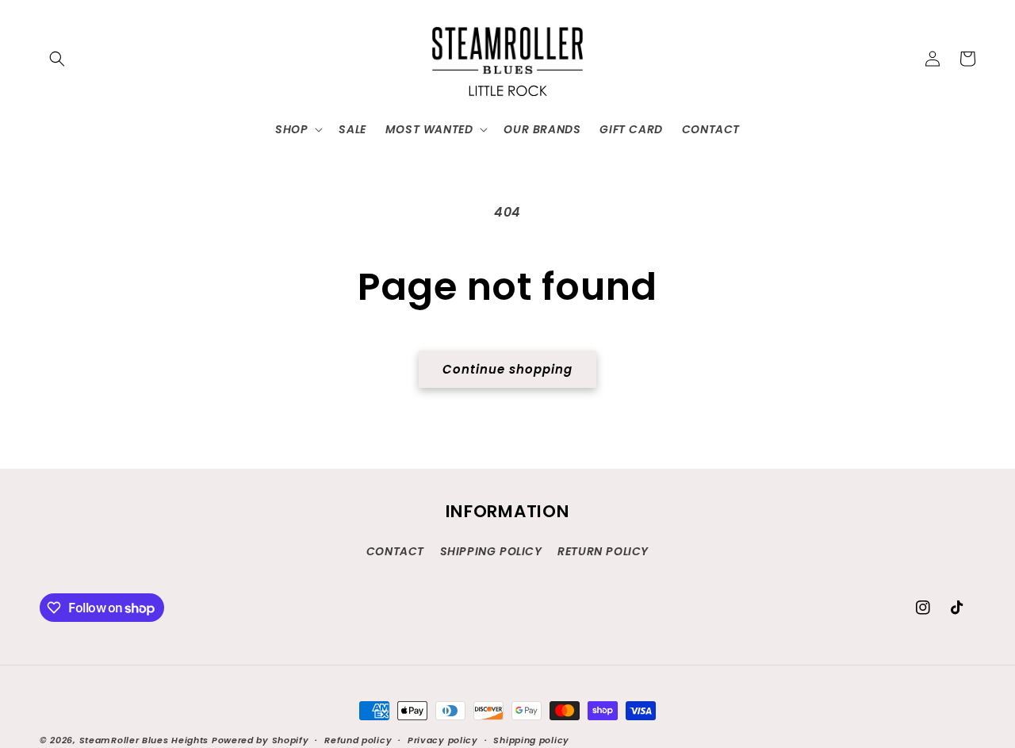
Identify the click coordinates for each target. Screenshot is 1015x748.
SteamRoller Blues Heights (144, 740)
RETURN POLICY (603, 551)
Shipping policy (531, 740)
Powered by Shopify (260, 740)
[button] (57, 58)
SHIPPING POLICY (491, 551)
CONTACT (395, 551)
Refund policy (358, 740)
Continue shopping (507, 369)
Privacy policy (443, 740)
